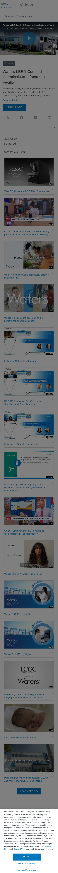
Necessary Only (26, 864)
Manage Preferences (27, 870)
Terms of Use (19, 849)
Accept (27, 857)
